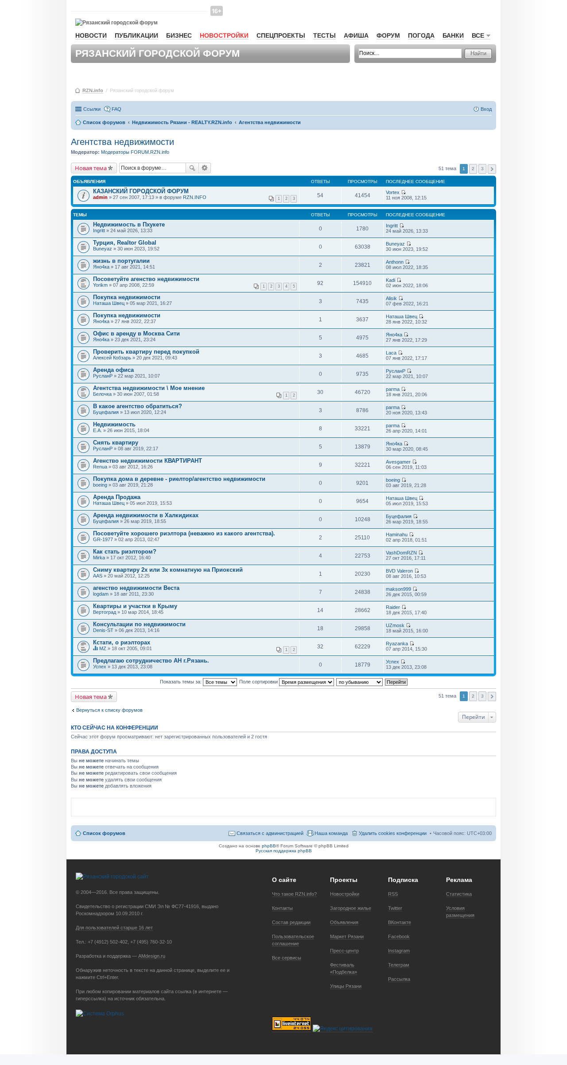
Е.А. (97, 430)
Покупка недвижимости (126, 297)
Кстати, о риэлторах (121, 642)
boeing (100, 485)
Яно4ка (101, 266)
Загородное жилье (350, 908)
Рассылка (399, 979)
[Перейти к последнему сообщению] (403, 192)
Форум (388, 35)
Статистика (459, 894)
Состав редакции (291, 922)
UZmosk (395, 625)
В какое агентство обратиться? (137, 406)
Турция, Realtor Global (124, 242)
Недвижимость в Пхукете (129, 224)
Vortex (393, 192)
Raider (393, 607)
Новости (91, 35)
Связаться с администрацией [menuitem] (270, 833)
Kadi (390, 280)
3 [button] (482, 168)
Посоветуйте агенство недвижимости (146, 279)
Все (478, 35)
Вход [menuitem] (486, 109)
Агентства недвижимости (122, 142)
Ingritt (99, 230)
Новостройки (224, 35)
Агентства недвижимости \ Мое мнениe (149, 388)
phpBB (269, 845)
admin (100, 197)
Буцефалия (106, 412)
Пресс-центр (344, 950)
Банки (453, 35)
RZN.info (92, 90)
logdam (101, 594)
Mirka (99, 557)
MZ (102, 648)
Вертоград (104, 612)
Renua (100, 466)
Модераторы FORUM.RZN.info (135, 152)
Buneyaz (102, 248)
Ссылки (92, 109)
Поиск (192, 168)
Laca (391, 352)
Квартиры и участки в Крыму (135, 606)
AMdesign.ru (151, 956)
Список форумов (104, 833)
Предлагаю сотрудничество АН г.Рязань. (151, 660)
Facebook (399, 936)
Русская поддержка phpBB (284, 850)
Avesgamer (398, 461)
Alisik (391, 298)
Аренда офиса (113, 370)
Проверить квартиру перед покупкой (146, 351)
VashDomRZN (401, 552)
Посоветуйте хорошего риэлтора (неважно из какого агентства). (184, 533)
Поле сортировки (259, 681)
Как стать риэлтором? (124, 551)
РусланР (103, 375)
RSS (393, 894)
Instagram (399, 950)
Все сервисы (286, 957)
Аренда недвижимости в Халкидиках (145, 515)
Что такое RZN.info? (294, 894)
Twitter (395, 908)
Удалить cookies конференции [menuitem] (393, 833)
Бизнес (179, 35)
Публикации (136, 35)
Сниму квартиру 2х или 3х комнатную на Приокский (168, 569)
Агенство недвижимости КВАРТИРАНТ (147, 460)
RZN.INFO (194, 197)
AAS (97, 575)
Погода (421, 35)
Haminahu (397, 534)
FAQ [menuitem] (116, 109)
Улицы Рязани (345, 986)
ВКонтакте (399, 922)
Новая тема (91, 168)
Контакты (282, 908)
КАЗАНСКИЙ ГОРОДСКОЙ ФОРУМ (141, 191)
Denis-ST (103, 630)
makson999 (398, 589)
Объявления (344, 922)
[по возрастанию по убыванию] (360, 681)
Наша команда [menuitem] (331, 833)
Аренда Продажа (116, 497)
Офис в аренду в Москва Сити (136, 333)
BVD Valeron (399, 570)
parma (393, 389)
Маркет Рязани (347, 936)
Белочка (102, 394)
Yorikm (100, 285)
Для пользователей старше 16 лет (114, 927)
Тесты (324, 35)
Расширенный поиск (205, 168)
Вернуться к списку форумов (109, 710)
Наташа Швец (108, 303)
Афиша (356, 35)
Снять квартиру (115, 442)
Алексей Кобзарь (112, 357)
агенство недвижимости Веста (136, 588)
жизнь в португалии (121, 260)
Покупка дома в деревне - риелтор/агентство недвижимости (179, 479)
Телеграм (398, 964)
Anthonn (395, 262)
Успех (99, 666)
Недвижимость (114, 424)
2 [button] (473, 168)
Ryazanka (397, 643)
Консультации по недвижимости (139, 624)
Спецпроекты (280, 35)
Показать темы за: (181, 681)
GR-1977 (103, 539)
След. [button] (492, 169)
